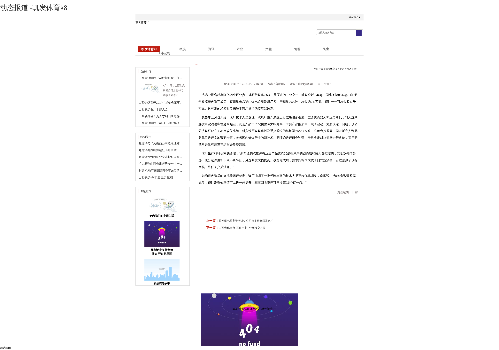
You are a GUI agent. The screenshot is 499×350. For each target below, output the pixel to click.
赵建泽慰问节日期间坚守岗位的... (160, 170)
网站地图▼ (355, 17)
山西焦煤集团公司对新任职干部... (160, 78)
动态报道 (351, 68)
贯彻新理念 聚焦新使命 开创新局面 (161, 251)
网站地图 (5, 347)
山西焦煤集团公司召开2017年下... (160, 123)
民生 (326, 49)
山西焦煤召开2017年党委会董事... (160, 102)
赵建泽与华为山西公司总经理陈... (160, 143)
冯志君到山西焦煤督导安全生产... (160, 163)
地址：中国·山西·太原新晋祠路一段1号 (252, 308)
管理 (297, 49)
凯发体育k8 (142, 22)
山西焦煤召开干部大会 (153, 109)
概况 (183, 49)
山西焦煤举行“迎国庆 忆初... (157, 177)
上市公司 (164, 53)
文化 (268, 49)
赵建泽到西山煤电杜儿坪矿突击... (160, 150)
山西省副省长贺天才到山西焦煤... (160, 116)
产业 (240, 49)
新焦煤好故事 (162, 283)
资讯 (211, 49)
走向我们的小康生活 (162, 215)
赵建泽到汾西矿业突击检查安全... (160, 157)
